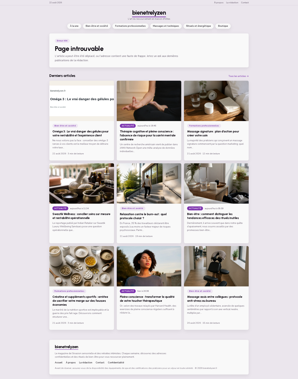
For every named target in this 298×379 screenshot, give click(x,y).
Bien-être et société (97, 26)
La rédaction (232, 3)
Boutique (223, 26)
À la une (74, 26)
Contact (245, 3)
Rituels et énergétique (198, 26)
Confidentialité (116, 363)
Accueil (58, 363)
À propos (218, 3)
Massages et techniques (166, 26)
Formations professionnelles (130, 26)
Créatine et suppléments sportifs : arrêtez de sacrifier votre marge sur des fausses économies (80, 300)
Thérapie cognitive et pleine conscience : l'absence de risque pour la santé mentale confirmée (148, 135)
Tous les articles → (238, 76)
